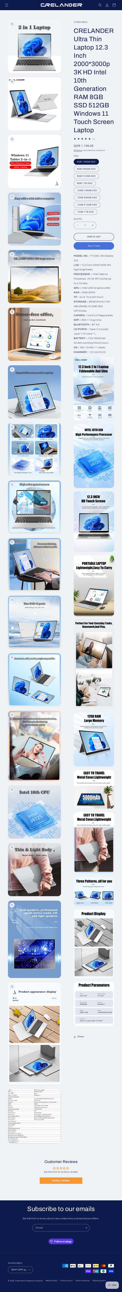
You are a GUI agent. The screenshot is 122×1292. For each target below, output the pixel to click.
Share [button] (80, 1037)
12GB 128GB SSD (87, 190)
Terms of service (82, 1280)
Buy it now (94, 246)
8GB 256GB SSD (86, 169)
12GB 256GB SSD (87, 197)
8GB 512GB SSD (86, 176)
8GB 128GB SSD (86, 162)
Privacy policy (66, 1280)
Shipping (78, 150)
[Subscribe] (85, 1228)
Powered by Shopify (34, 1281)
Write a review (61, 1180)
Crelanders (20, 1281)
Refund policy (52, 1280)
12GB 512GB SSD (87, 205)
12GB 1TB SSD (85, 212)
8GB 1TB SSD (84, 183)
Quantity (78, 219)
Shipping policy (99, 1280)
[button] (6, 5)
